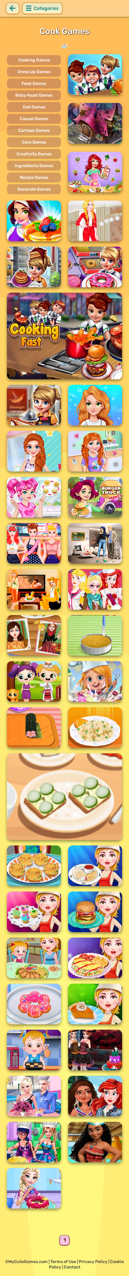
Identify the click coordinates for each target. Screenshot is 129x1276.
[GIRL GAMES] (64, 46)
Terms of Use (63, 1261)
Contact (72, 1267)
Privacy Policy (93, 1261)
